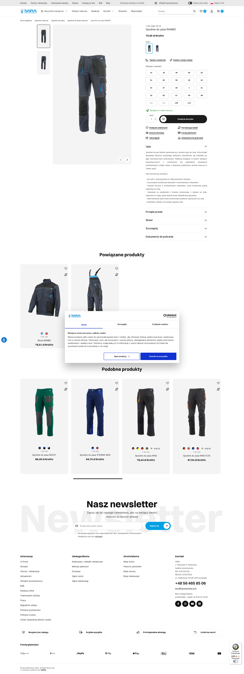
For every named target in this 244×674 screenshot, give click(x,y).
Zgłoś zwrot (77, 576)
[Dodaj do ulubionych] (66, 268)
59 (189, 95)
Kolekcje (95, 11)
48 (176, 73)
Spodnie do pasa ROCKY (44, 455)
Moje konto (129, 561)
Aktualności (26, 576)
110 (189, 103)
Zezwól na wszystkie (158, 356)
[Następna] (126, 159)
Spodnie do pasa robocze (78, 20)
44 (151, 73)
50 (189, 73)
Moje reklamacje (131, 576)
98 (202, 95)
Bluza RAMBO (44, 340)
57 (176, 95)
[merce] (43, 670)
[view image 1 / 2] (92, 94)
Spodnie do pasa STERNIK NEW (95, 455)
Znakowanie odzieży (59, 3)
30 (189, 88)
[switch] (235, 661)
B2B (100, 3)
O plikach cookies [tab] (160, 324)
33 (151, 95)
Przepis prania (154, 211)
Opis (148, 146)
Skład (149, 220)
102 (151, 103)
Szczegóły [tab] (122, 324)
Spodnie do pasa (58, 20)
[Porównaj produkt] (66, 274)
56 (164, 80)
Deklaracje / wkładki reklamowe (87, 561)
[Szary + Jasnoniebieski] (149, 48)
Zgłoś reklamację (80, 581)
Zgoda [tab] (84, 325)
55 (164, 95)
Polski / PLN (219, 3)
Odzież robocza (79, 11)
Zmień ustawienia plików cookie (35, 619)
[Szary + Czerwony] (157, 48)
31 (202, 88)
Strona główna (26, 20)
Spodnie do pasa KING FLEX (196, 455)
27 (164, 88)
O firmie (24, 561)
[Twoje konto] (211, 11)
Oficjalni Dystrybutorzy (31, 581)
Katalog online (27, 590)
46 (164, 73)
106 (176, 103)
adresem (98, 536)
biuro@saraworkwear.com (186, 588)
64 (151, 88)
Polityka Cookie (28, 615)
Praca (23, 600)
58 (176, 80)
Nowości (123, 11)
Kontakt (23, 3)
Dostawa (76, 571)
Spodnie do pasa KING (146, 455)
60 (189, 80)
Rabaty (75, 3)
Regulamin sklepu (28, 605)
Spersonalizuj (120, 356)
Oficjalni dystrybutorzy (168, 3)
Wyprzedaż (136, 11)
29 (176, 88)
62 (202, 80)
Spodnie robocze (41, 20)
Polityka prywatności (30, 610)
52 (202, 73)
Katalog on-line (88, 3)
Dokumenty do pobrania (159, 236)
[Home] (28, 11)
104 (163, 103)
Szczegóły (152, 228)
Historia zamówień (132, 566)
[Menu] (239, 643)
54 (151, 80)
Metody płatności (80, 566)
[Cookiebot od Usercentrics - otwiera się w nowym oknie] (165, 316)
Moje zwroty (130, 571)
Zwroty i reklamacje (39, 3)
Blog (108, 3)
